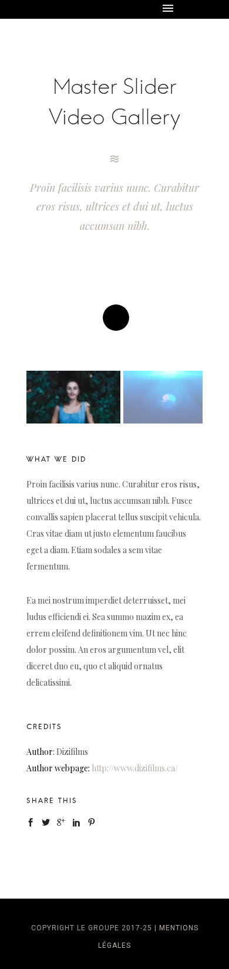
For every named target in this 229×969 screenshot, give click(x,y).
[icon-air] (114, 159)
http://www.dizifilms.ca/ (135, 768)
